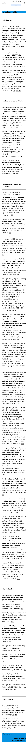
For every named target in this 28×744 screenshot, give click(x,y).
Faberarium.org (16, 1)
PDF (17, 174)
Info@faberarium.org (19, 740)
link (3, 49)
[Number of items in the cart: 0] (24, 3)
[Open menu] (16, 5)
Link (22, 46)
